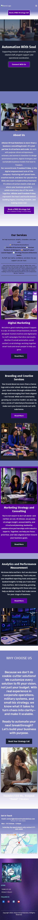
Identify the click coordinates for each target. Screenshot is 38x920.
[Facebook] (3, 901)
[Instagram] (8, 901)
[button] (36, 6)
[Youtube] (18, 901)
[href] (19, 844)
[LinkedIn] (13, 901)
